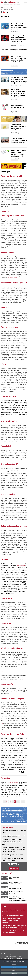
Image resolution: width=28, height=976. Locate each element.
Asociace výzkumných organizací (14, 283)
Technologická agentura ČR (11, 176)
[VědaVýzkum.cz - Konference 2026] (14, 71)
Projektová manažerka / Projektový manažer (13, 847)
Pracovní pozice (7, 827)
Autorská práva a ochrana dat (13, 954)
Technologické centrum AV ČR (12, 216)
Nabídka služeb (5, 956)
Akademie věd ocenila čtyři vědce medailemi (14, 49)
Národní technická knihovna (12, 648)
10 (19, 801)
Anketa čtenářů (7, 684)
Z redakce (5, 211)
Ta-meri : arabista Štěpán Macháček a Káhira (13, 915)
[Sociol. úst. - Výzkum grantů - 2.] (14, 118)
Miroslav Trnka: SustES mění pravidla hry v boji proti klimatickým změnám (19, 25)
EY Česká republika (8, 396)
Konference (4, 958)
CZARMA (4, 560)
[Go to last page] (24, 801)
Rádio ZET (5, 308)
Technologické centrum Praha (12, 734)
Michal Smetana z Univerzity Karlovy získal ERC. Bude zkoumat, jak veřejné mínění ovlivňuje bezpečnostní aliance (18, 93)
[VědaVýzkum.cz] (14, 2)
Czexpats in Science (8, 494)
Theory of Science (13, 782)
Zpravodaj (14, 864)
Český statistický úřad (9, 327)
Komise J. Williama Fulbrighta (12, 699)
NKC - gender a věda (9, 421)
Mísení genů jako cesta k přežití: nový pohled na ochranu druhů (18, 107)
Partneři (19, 956)
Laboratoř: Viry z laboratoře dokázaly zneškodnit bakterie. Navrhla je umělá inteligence (11, 920)
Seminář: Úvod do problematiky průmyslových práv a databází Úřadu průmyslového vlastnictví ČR (18, 898)
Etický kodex (11, 958)
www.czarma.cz (21, 565)
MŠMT (3, 364)
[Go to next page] (22, 801)
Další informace (14, 973)
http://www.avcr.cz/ (12, 277)
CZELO (3, 671)
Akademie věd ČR (8, 253)
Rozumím (14, 967)
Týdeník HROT (6, 598)
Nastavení (14, 970)
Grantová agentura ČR (9, 464)
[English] (2, 12)
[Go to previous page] (6, 801)
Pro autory (19, 958)
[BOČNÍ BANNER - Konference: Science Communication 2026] (14, 815)
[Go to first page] (4, 801)
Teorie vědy (5, 778)
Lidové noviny (6, 623)
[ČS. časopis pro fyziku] (14, 165)
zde (2, 723)
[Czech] (4, 12)
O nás (2, 954)
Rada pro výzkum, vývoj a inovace (14, 526)
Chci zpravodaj (14, 868)
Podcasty (5, 906)
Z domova (18, 29)
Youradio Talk (6, 446)
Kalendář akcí (6, 873)
